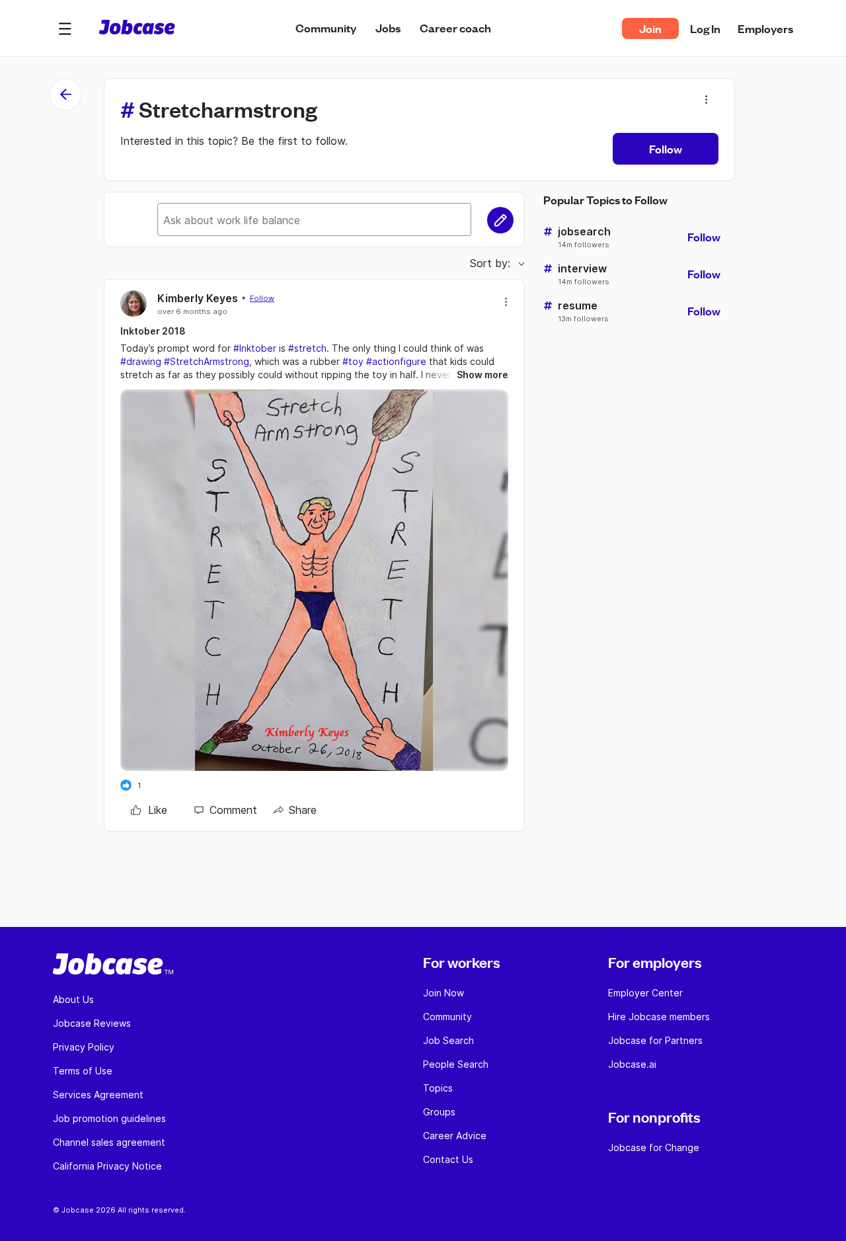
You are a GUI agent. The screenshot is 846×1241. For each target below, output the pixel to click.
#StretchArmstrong (206, 361)
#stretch (307, 348)
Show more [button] (482, 374)
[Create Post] (500, 220)
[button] (65, 28)
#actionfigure (396, 361)
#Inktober (254, 348)
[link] (149, 810)
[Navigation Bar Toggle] (65, 28)
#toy (353, 361)
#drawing (140, 361)
